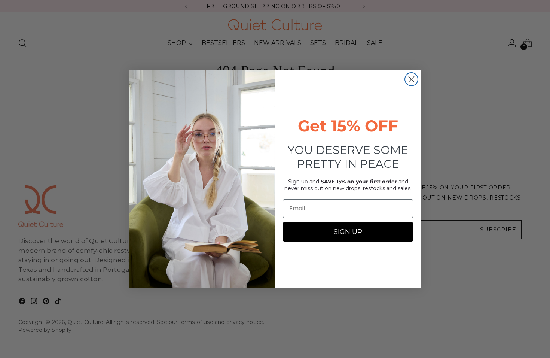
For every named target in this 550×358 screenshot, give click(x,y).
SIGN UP (348, 232)
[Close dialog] (411, 79)
